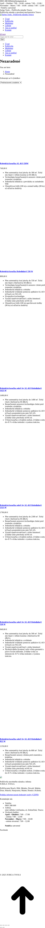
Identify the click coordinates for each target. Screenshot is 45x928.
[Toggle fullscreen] (6, 925)
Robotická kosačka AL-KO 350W (14, 163)
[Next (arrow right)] (3, 927)
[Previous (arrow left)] (1, 927)
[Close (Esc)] (1, 925)
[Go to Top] (22, 922)
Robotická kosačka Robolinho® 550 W (16, 271)
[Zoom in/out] (9, 925)
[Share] (3, 925)
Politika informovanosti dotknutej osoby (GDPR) (19, 795)
